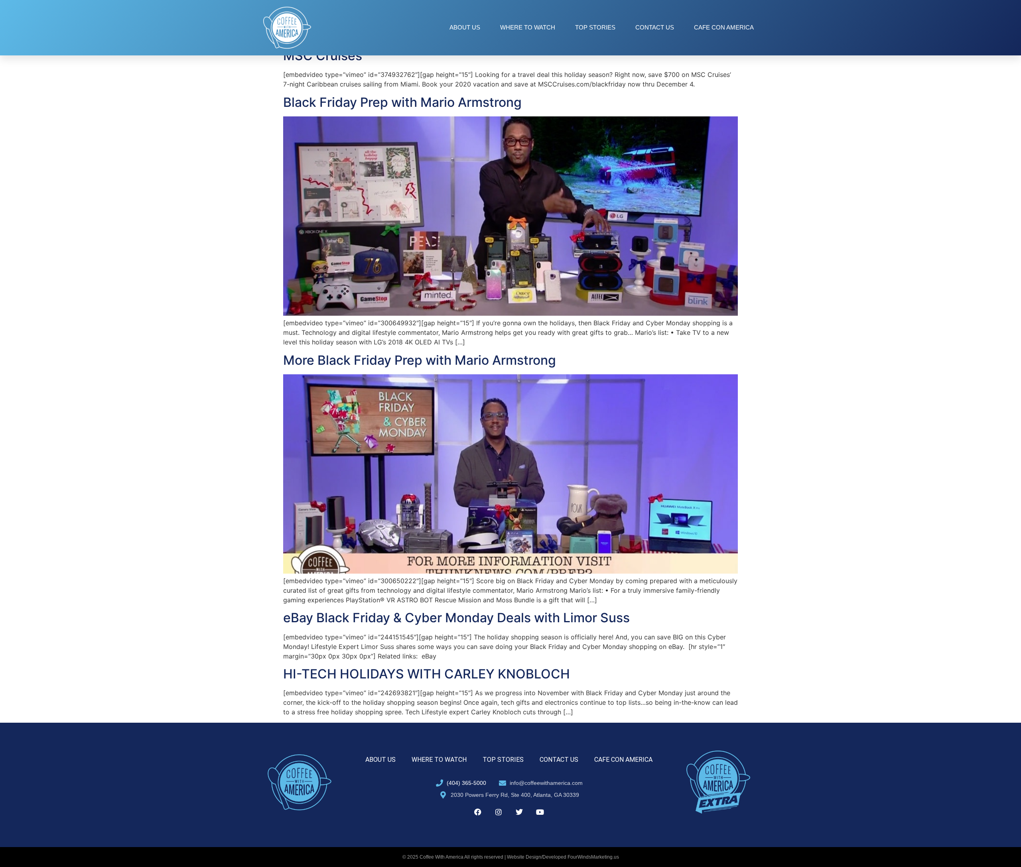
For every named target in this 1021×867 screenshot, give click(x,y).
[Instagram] (498, 812)
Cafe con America (724, 27)
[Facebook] (478, 812)
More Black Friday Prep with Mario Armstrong (419, 360)
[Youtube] (540, 812)
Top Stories (595, 27)
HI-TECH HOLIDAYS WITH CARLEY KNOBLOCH (426, 674)
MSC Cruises (322, 55)
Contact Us (654, 27)
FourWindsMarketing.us (593, 857)
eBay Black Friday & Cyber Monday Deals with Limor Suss (456, 617)
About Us (464, 27)
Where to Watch (527, 27)
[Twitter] (519, 812)
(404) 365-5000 (466, 783)
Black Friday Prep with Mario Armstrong (402, 102)
